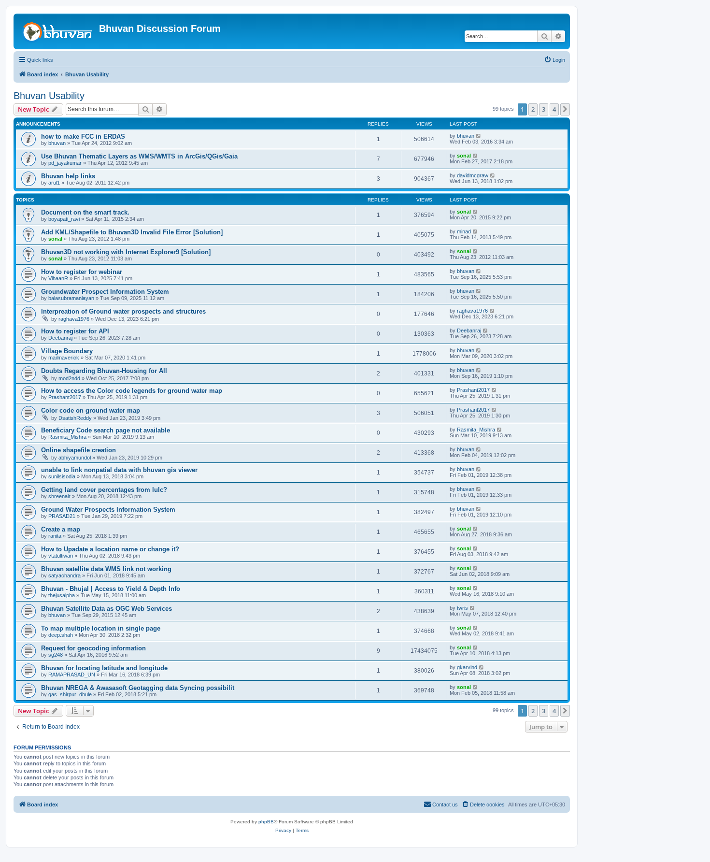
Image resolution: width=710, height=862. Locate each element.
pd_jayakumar (65, 163)
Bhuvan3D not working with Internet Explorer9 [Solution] (126, 252)
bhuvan (57, 143)
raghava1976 (73, 319)
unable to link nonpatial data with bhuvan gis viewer (119, 470)
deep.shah (60, 635)
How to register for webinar (81, 271)
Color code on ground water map (90, 410)
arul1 (54, 183)
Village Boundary (67, 351)
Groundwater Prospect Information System (105, 291)
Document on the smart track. (85, 212)
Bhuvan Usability (49, 95)
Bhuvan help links (68, 176)
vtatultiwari (60, 556)
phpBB (266, 821)
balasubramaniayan (71, 298)
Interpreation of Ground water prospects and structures (123, 311)
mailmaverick (63, 357)
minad (464, 231)
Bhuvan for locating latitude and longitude (104, 668)
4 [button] (554, 109)
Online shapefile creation (78, 450)
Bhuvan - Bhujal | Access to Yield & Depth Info (110, 588)
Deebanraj (60, 338)
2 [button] (533, 109)
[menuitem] (554, 60)
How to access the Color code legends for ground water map (131, 390)
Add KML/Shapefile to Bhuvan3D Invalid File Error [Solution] (132, 232)
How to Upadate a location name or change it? (110, 549)
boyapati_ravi (64, 219)
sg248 (55, 655)
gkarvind (467, 667)
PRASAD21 (61, 516)
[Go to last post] (479, 136)
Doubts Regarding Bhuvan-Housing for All (104, 370)
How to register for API (75, 331)
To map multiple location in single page (100, 628)
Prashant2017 (64, 397)
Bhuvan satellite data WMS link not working (106, 569)
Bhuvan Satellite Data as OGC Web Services (106, 608)
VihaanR (58, 278)
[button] (565, 109)
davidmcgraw (472, 175)
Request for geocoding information (93, 648)
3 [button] (543, 109)
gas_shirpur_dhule (70, 694)
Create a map (60, 529)
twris (462, 608)
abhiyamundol (74, 457)
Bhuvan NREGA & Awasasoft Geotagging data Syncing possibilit (137, 687)
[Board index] (57, 31)
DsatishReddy (75, 418)
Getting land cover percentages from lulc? (104, 489)
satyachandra (64, 575)
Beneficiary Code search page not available (105, 430)
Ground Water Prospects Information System (108, 509)
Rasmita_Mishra (67, 437)
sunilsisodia (61, 476)
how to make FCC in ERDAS (83, 136)
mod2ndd (69, 378)
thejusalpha (61, 595)
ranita (54, 536)
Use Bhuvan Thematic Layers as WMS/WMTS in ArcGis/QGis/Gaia (139, 156)
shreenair (59, 496)
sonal (464, 155)
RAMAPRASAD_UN (71, 674)
